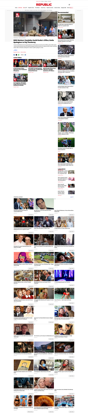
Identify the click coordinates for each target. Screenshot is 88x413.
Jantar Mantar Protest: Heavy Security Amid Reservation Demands (66, 56)
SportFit (59, 151)
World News (60, 120)
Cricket (59, 89)
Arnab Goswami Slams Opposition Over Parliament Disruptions (20, 70)
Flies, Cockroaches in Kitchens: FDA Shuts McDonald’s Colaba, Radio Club (65, 164)
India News (60, 58)
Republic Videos (16, 52)
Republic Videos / (19, 10)
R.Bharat (42, 1)
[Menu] (69, 4)
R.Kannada (49, 1)
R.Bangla (46, 1)
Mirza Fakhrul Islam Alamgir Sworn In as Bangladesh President (66, 118)
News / (14, 10)
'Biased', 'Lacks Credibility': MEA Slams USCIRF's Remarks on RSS (66, 133)
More (71, 7)
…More (15, 50)
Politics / (23, 10)
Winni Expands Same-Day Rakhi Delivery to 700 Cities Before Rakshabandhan (63, 179)
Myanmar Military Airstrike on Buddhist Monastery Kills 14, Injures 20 (66, 71)
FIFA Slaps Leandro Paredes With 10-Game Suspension (65, 149)
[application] (35, 24)
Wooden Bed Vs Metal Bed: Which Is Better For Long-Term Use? (65, 25)
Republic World (38, 1)
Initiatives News (60, 27)
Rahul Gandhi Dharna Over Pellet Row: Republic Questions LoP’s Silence (49, 70)
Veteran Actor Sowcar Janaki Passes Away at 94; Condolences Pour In (65, 102)
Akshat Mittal (23, 52)
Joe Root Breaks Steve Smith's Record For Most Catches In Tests (65, 87)
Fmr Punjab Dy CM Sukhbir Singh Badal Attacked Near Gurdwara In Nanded (19, 84)
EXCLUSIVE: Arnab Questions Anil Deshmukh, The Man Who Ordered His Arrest (35, 70)
